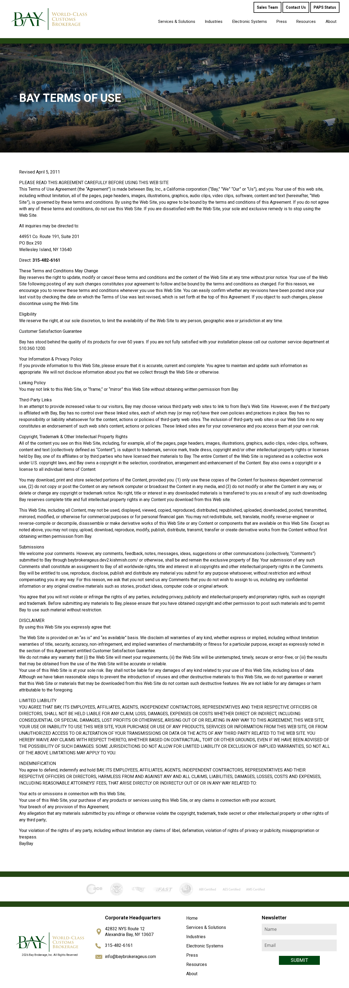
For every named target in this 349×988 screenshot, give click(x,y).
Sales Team (267, 7)
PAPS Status (325, 7)
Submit (299, 960)
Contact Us (296, 7)
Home (192, 918)
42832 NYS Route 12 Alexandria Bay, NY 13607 (129, 931)
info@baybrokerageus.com (130, 956)
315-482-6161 (119, 945)
